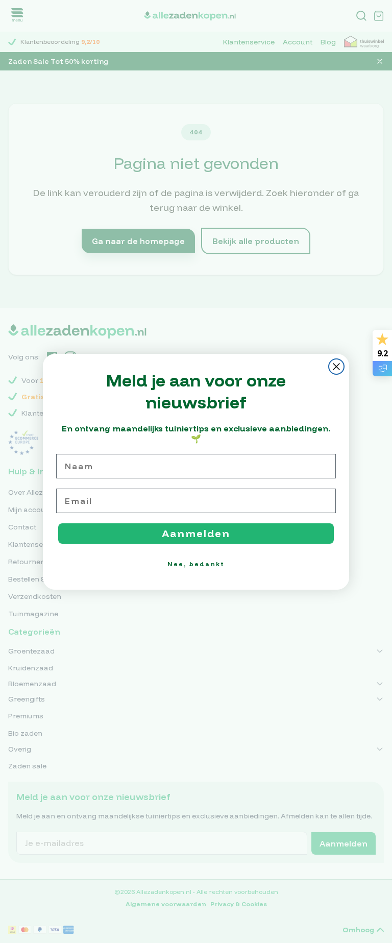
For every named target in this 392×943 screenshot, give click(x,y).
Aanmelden (196, 533)
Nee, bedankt (196, 564)
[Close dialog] (336, 366)
